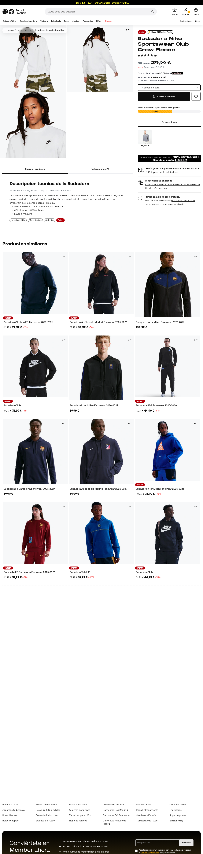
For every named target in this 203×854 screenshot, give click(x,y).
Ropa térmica (143, 804)
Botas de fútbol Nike (47, 815)
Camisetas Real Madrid (115, 810)
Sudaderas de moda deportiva (49, 30)
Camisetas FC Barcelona (116, 815)
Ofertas (108, 21)
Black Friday (176, 820)
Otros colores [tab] (169, 122)
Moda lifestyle (35, 220)
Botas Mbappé (10, 820)
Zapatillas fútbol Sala (13, 810)
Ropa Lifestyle (24, 30)
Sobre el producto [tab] (35, 169)
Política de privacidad (150, 853)
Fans (66, 21)
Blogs (197, 21)
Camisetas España (146, 815)
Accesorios (88, 21)
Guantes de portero (28, 21)
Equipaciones (186, 21)
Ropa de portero (178, 815)
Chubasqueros (178, 804)
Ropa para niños (78, 820)
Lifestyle (75, 21)
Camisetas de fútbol (147, 820)
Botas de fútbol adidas (48, 810)
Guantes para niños (79, 810)
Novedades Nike (18, 220)
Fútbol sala (56, 21)
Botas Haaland (10, 815)
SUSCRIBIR (186, 842)
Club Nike (49, 220)
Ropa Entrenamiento (147, 810)
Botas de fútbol (9, 21)
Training (44, 21)
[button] (169, 184)
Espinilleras (176, 810)
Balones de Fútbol (45, 820)
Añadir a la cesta (165, 96)
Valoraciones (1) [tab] (100, 169)
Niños (98, 21)
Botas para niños (78, 804)
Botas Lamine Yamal (46, 804)
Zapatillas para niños (80, 815)
